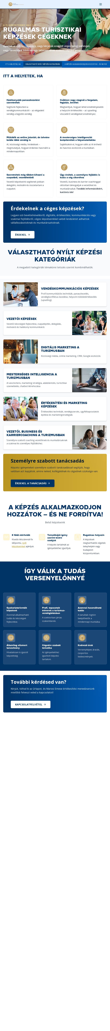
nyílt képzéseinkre (26, 46)
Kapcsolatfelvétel (28, 704)
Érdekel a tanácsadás (30, 483)
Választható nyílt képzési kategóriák (42, 64)
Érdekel (20, 234)
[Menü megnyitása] (100, 4)
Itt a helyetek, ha (13, 64)
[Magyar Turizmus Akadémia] (16, 4)
